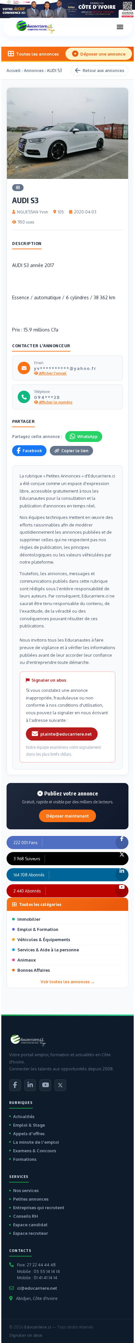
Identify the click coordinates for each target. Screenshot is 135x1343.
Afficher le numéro (55, 402)
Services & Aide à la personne (48, 949)
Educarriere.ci (37, 1327)
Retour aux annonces (103, 70)
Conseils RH (25, 1216)
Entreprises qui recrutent (38, 1207)
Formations (24, 1159)
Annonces (34, 70)
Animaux (26, 960)
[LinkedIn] (30, 1085)
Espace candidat (30, 1224)
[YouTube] (45, 1085)
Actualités (23, 1116)
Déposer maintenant (67, 815)
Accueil (14, 70)
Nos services (26, 1190)
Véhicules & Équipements (43, 939)
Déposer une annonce (102, 54)
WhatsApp (87, 436)
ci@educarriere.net (37, 1288)
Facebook (32, 450)
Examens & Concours (34, 1150)
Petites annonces (30, 1199)
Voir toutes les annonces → (68, 981)
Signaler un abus (25, 1335)
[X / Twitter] (60, 1085)
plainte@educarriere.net (66, 734)
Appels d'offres (29, 1133)
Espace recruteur (30, 1233)
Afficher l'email (52, 373)
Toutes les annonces (37, 54)
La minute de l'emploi (36, 1142)
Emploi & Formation (37, 929)
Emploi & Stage (29, 1125)
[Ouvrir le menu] (120, 27)
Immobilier (28, 919)
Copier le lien (74, 450)
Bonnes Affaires (33, 970)
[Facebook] (15, 1085)
